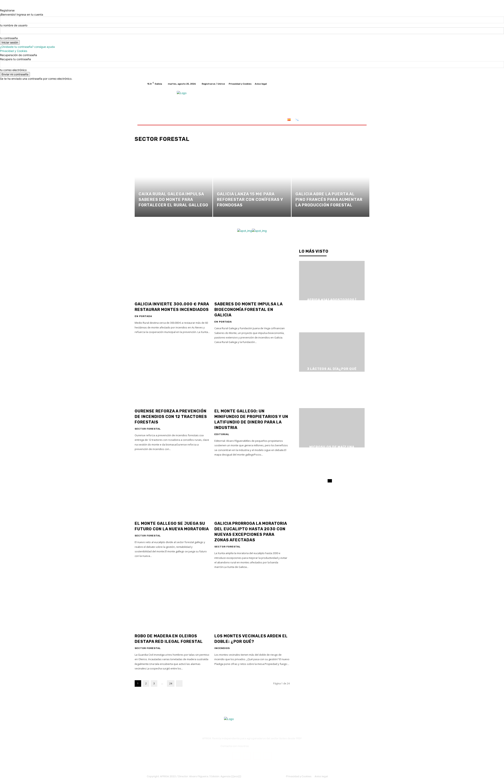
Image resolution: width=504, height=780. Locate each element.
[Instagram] (340, 83)
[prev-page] (329, 480)
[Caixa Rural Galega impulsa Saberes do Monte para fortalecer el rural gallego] (173, 184)
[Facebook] (336, 83)
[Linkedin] (257, 756)
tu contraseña (9, 38)
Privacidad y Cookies (13, 51)
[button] (352, 120)
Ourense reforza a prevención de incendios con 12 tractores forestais (171, 416)
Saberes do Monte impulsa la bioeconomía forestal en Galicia (248, 309)
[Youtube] (354, 83)
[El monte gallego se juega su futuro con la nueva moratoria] (172, 490)
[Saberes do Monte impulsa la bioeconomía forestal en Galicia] (251, 271)
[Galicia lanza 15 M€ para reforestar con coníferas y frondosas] (252, 184)
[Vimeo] (350, 83)
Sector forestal (148, 429)
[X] (345, 83)
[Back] (1, 6)
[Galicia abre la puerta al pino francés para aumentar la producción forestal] (330, 184)
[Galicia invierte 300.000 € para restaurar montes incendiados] (172, 271)
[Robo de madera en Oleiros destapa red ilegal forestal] (172, 603)
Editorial (221, 434)
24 (170, 683)
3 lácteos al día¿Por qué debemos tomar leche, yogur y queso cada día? (332, 373)
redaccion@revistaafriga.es (267, 746)
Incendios (222, 648)
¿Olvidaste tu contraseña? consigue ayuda (27, 46)
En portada (143, 316)
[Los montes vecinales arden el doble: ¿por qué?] (251, 603)
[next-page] (179, 683)
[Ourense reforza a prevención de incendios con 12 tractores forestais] (172, 378)
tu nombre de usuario (13, 25)
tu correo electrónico (13, 70)
